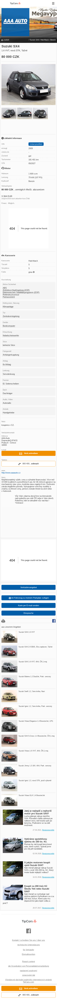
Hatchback (45, 40)
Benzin (53, 40)
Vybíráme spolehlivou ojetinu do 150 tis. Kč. (35, 840)
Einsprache (28, 613)
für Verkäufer (28, 950)
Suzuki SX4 (34, 40)
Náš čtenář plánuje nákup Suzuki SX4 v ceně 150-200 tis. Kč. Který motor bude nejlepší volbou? (39, 870)
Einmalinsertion (28, 954)
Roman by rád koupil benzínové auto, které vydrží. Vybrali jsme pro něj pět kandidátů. (38, 846)
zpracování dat (28, 975)
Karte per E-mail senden (28, 605)
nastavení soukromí (28, 970)
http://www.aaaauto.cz (11, 473)
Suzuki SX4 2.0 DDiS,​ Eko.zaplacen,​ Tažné (35, 647)
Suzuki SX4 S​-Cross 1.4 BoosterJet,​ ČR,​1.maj (36, 736)
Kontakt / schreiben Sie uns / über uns (28, 940)
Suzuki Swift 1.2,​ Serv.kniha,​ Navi (32, 691)
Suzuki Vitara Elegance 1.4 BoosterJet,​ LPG (36, 721)
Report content (28, 961)
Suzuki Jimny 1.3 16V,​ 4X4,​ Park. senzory (35, 766)
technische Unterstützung (28, 945)
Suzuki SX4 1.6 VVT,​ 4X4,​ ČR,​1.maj (33, 662)
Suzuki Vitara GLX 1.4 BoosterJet (32, 795)
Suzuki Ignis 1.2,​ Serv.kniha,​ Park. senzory (35, 706)
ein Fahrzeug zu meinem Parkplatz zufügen (30, 598)
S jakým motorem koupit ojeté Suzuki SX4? (37, 863)
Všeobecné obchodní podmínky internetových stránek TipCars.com (28, 981)
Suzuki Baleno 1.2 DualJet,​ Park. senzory (35, 677)
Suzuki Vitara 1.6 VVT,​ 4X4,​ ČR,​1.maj (33, 751)
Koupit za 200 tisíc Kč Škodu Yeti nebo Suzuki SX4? (36, 889)
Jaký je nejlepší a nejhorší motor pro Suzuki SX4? (38, 812)
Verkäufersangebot (28, 587)
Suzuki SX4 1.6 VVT (27, 632)
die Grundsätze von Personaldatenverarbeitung (28, 966)
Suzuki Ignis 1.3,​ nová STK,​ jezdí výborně (35, 780)
